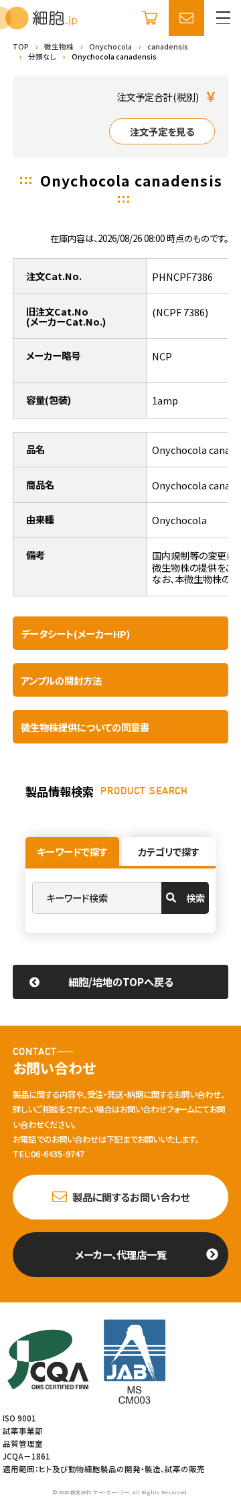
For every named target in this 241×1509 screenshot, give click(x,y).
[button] (223, 18)
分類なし (42, 57)
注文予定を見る (162, 131)
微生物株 (59, 46)
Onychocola (110, 46)
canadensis (167, 46)
